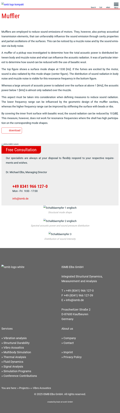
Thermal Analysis (15, 357)
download (14, 130)
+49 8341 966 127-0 (30, 186)
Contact (69, 343)
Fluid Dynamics (13, 361)
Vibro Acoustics (14, 347)
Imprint (68, 352)
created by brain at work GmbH (60, 402)
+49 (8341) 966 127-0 (80, 290)
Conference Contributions (20, 376)
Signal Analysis (13, 366)
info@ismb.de (20, 198)
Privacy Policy (73, 357)
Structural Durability (16, 343)
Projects (24, 388)
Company (70, 338)
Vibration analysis (15, 338)
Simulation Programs (17, 371)
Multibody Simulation (17, 352)
